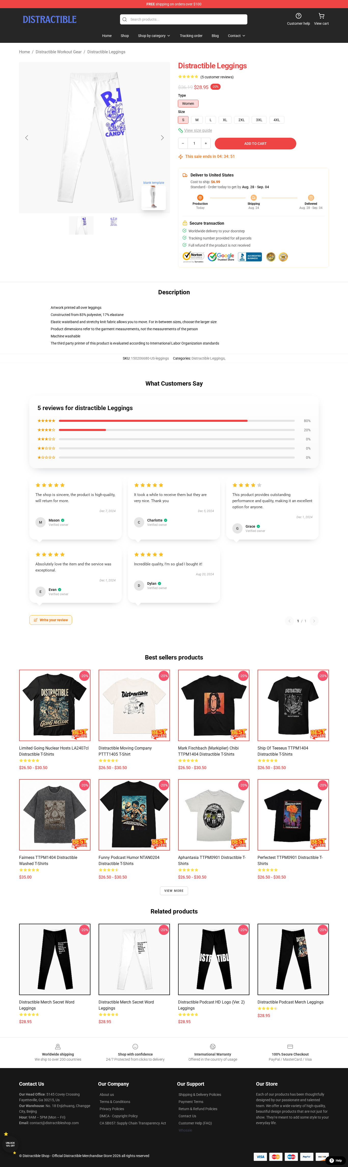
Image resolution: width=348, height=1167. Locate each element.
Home (24, 51)
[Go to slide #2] (108, 225)
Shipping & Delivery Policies (200, 1095)
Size (181, 112)
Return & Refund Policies (198, 1109)
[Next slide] (162, 137)
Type (182, 95)
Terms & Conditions (115, 1102)
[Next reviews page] (314, 621)
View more (174, 891)
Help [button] (339, 1160)
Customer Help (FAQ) (195, 1123)
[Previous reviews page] (289, 621)
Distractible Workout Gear (59, 51)
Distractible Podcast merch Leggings (291, 1002)
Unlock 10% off (10, 1144)
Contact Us (187, 1116)
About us (107, 1095)
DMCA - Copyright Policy (119, 1116)
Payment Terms (191, 1102)
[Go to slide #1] (81, 225)
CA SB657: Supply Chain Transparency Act (133, 1123)
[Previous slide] (27, 137)
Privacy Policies (112, 1109)
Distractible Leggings (106, 51)
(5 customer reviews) (217, 77)
